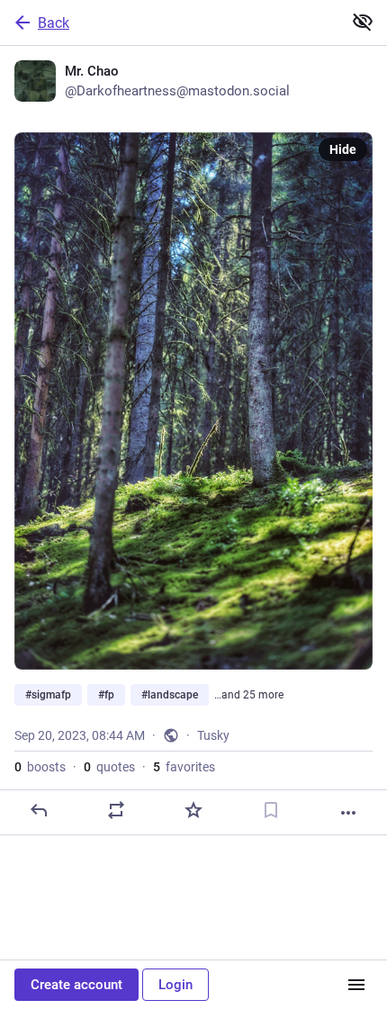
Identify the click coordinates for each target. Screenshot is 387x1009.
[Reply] (39, 810)
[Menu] (356, 984)
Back (53, 23)
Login (175, 985)
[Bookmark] (271, 810)
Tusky (213, 735)
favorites (184, 767)
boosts (40, 767)
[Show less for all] (362, 21)
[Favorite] (193, 810)
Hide (342, 149)
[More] (348, 813)
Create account (76, 985)
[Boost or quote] (116, 810)
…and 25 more (249, 695)
